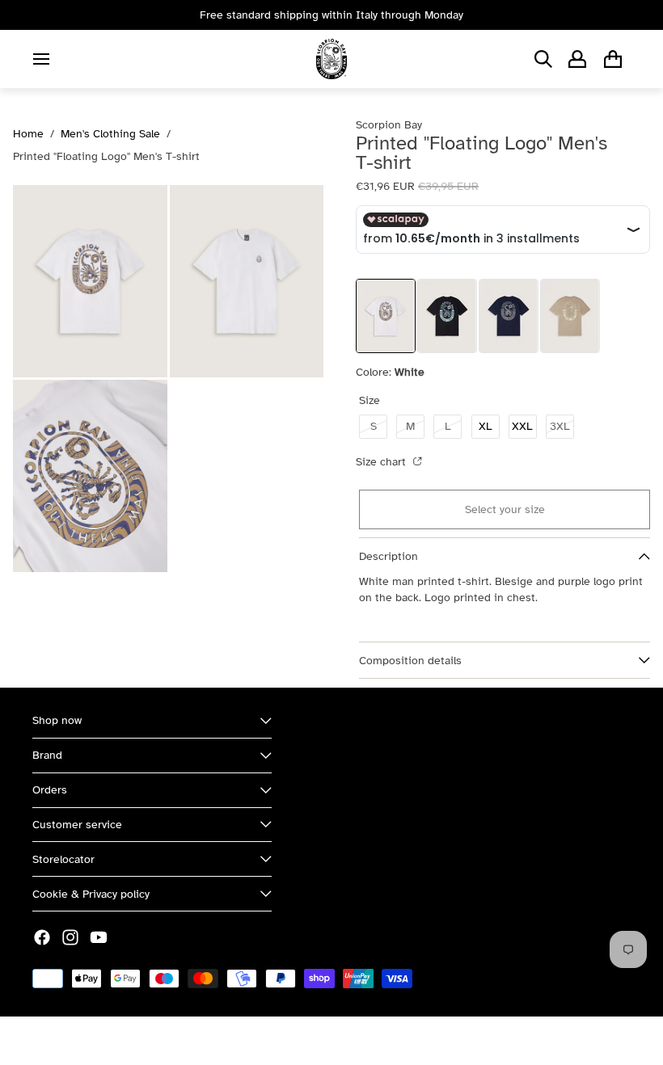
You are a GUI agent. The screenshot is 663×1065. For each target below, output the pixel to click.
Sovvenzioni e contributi (211, 1040)
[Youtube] (98, 937)
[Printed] (447, 316)
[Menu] (41, 59)
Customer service (77, 824)
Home (28, 134)
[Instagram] (70, 937)
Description (388, 556)
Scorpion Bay (107, 1040)
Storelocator (63, 859)
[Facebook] (42, 937)
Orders (49, 790)
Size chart (382, 462)
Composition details (410, 660)
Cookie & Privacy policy (91, 894)
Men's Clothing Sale (110, 134)
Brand (47, 755)
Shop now (57, 720)
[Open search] (543, 59)
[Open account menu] (577, 59)
